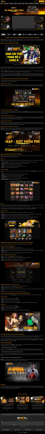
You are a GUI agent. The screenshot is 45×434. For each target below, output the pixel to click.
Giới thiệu (6, 3)
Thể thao (11, 3)
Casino (19, 3)
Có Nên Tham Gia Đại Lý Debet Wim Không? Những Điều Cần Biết (37, 405)
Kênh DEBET (7, 429)
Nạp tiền (16, 287)
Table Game (31, 3)
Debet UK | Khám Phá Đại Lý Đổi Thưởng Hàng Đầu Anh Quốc (22, 405)
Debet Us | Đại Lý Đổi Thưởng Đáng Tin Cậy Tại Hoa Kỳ (7, 405)
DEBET (2, 3)
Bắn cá (15, 3)
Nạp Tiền (29, 429)
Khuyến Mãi (42, 3)
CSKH (18, 429)
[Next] (43, 402)
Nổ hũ (26, 3)
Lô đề (23, 3)
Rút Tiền (39, 429)
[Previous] (2, 402)
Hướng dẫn (36, 3)
